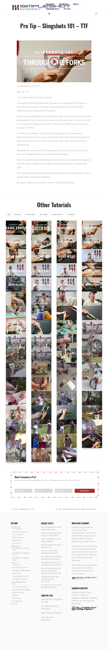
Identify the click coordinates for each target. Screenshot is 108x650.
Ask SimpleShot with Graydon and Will (51, 534)
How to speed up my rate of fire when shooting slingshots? (51, 570)
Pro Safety (44, 214)
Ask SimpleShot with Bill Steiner (51, 546)
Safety (15, 595)
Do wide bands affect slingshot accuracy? (51, 557)
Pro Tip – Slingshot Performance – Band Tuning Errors (76, 509)
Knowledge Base (52, 9)
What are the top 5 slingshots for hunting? (50, 579)
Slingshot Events (19, 579)
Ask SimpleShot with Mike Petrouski (51, 528)
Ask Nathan (63, 4)
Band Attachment (20, 568)
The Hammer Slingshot (47, 618)
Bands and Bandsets (21, 571)
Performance (30, 214)
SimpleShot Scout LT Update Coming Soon (51, 563)
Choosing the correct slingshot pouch (51, 586)
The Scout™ (17, 529)
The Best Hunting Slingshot (49, 607)
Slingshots (50, 4)
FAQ (14, 584)
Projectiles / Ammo (20, 576)
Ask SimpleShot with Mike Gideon (51, 540)
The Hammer (18, 538)
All (9, 214)
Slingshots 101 (57, 214)
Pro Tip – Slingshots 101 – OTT (22, 509)
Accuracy (17, 214)
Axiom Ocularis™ (19, 532)
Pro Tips (67, 9)
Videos (75, 4)
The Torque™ (18, 535)
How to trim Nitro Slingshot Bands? (49, 552)
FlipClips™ (17, 540)
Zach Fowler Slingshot (52, 613)
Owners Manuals (19, 587)
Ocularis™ (16, 543)
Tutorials (70, 214)
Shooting (16, 573)
